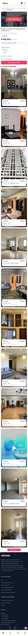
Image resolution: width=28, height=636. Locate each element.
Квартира (19, 8)
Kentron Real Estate (5, 8)
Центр (3, 9)
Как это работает (5, 585)
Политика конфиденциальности (8, 592)
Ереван (24, 8)
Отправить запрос (15, 62)
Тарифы (2, 605)
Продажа (13, 8)
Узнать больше (13, 549)
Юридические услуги (6, 602)
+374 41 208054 (7, 56)
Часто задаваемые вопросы (7, 587)
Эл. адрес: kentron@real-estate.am (8, 620)
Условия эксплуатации (6, 589)
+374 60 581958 (4, 618)
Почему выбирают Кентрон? (7, 582)
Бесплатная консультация (7, 600)
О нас (2, 580)
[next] (25, 87)
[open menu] (24, 3)
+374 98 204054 (7, 59)
